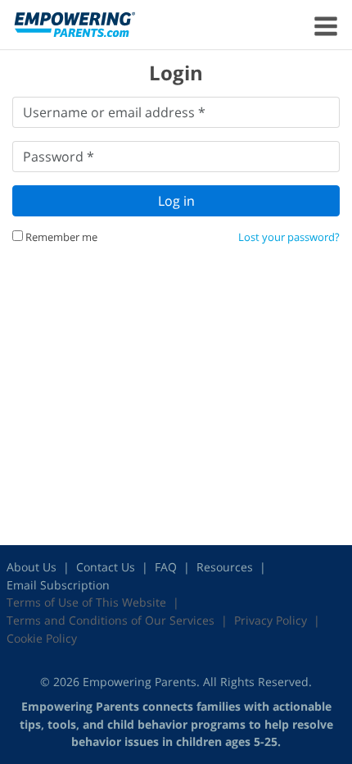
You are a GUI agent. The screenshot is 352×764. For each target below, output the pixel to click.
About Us (31, 567)
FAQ (166, 567)
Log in (176, 201)
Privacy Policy (270, 620)
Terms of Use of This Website (86, 602)
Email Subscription (58, 585)
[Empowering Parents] (74, 24)
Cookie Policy (42, 638)
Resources (224, 567)
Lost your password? (289, 237)
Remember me (60, 237)
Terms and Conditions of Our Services (110, 620)
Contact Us (105, 567)
